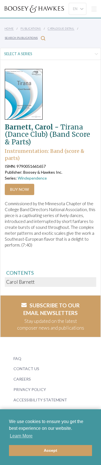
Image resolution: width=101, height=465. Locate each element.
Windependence (32, 178)
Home (9, 28)
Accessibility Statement (40, 399)
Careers (22, 379)
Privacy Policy (29, 389)
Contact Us (26, 368)
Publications (30, 28)
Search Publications (21, 37)
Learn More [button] (21, 435)
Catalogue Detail (61, 28)
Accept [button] (50, 450)
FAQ (17, 358)
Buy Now (19, 189)
